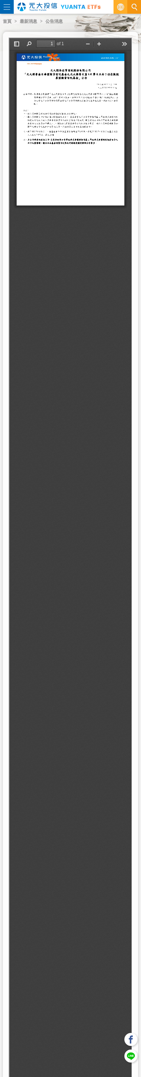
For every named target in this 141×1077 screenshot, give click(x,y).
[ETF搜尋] (134, 7)
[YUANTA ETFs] (80, 7)
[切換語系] (120, 7)
